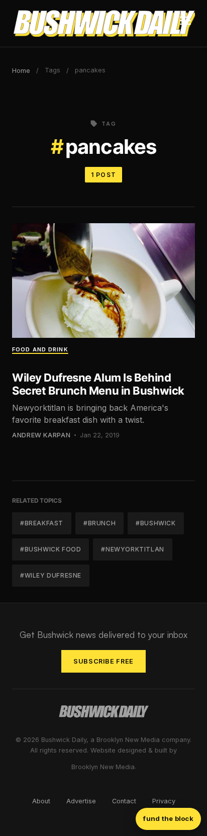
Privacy (163, 801)
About (41, 801)
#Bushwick (155, 523)
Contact (124, 801)
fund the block (168, 818)
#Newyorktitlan (132, 549)
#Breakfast (41, 523)
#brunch (99, 523)
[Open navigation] (185, 24)
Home (21, 70)
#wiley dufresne (50, 575)
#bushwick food (50, 549)
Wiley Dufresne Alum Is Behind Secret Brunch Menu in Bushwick (98, 384)
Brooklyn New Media (103, 767)
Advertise (81, 801)
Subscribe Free (103, 661)
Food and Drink (40, 349)
